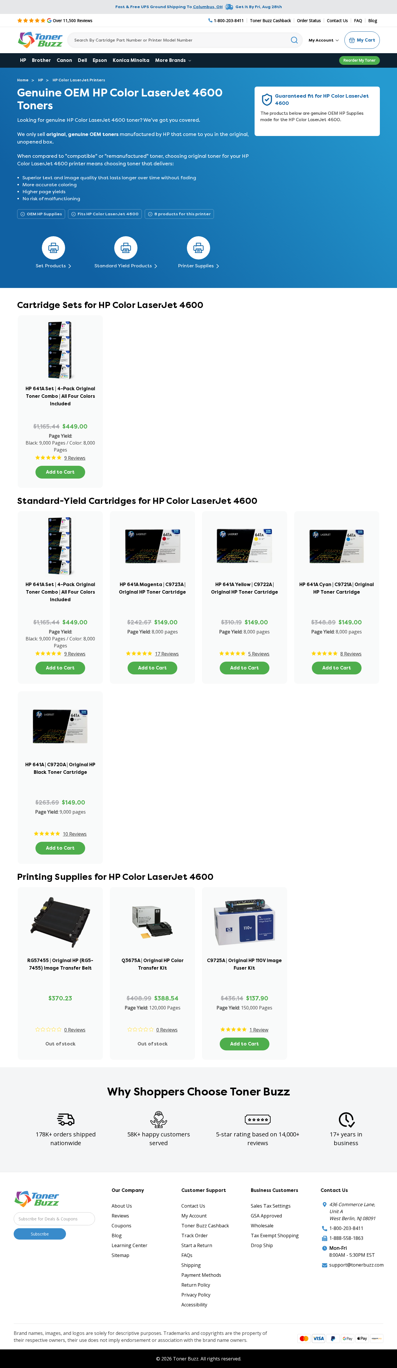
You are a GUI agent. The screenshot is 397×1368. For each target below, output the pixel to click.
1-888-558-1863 (346, 1238)
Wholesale (262, 1225)
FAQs (186, 1255)
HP (23, 60)
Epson (100, 60)
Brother (41, 60)
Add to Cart (60, 472)
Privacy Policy (195, 1295)
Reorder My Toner (359, 60)
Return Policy (195, 1285)
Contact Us (337, 20)
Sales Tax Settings (271, 1206)
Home (22, 80)
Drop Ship (262, 1245)
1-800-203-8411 (346, 1228)
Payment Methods (201, 1275)
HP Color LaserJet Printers (79, 80)
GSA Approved (266, 1216)
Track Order (194, 1235)
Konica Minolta (131, 60)
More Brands (171, 60)
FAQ (358, 20)
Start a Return (196, 1245)
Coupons (121, 1225)
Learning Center (129, 1245)
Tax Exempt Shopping (275, 1235)
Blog (372, 20)
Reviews (120, 1216)
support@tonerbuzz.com (356, 1265)
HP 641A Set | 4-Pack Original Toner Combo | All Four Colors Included (60, 396)
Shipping (191, 1265)
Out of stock (60, 1044)
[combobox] (185, 40)
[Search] (294, 40)
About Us (122, 1206)
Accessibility (194, 1304)
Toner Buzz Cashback (270, 20)
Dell (82, 60)
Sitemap (120, 1255)
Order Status (309, 20)
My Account (322, 40)
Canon (64, 60)
